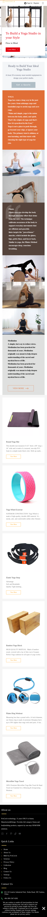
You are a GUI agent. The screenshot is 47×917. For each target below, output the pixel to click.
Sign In (29, 3)
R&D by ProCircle (10, 856)
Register (36, 3)
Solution (7, 859)
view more (18, 388)
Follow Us (7, 878)
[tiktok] (16, 834)
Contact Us (8, 871)
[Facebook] (8, 834)
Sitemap (6, 875)
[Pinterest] (12, 834)
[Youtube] (20, 834)
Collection (7, 865)
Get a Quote (23, 85)
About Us (7, 852)
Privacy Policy (9, 862)
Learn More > (13, 45)
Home (6, 849)
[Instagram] (3, 834)
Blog (5, 868)
